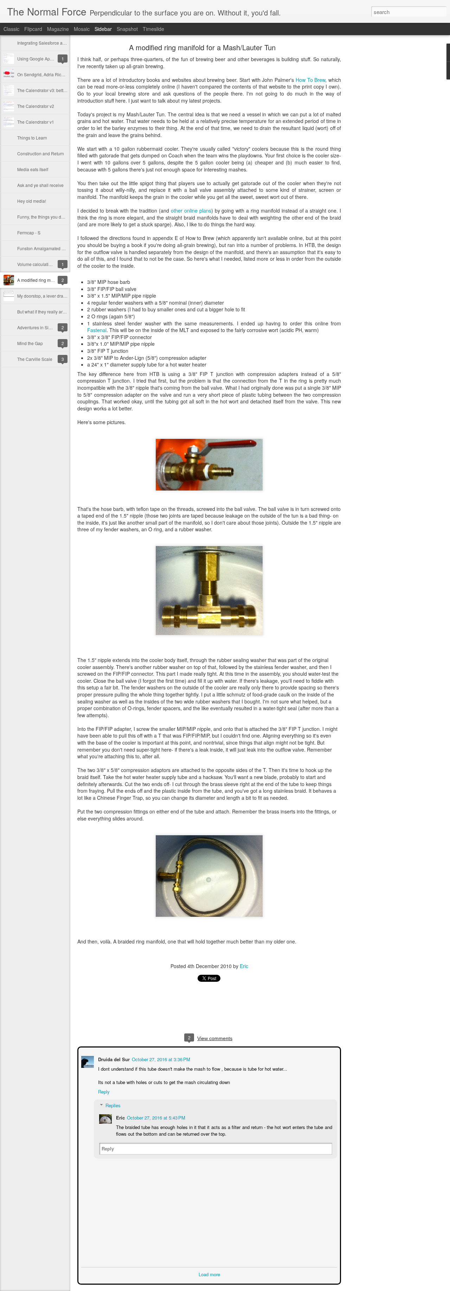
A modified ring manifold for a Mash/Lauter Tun (202, 47)
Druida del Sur (113, 1058)
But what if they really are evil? (46, 311)
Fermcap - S (28, 232)
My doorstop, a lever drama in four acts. (54, 296)
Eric (244, 965)
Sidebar (103, 28)
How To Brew (310, 79)
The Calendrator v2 (35, 106)
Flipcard (33, 28)
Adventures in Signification (42, 327)
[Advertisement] (380, 156)
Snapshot (127, 28)
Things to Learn (32, 138)
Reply (103, 1091)
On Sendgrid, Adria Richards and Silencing (58, 74)
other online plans (191, 210)
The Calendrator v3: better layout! (49, 90)
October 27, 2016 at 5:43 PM (155, 1117)
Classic (11, 28)
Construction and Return (40, 153)
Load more (209, 1273)
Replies (112, 1104)
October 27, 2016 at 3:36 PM (160, 1058)
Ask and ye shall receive (40, 185)
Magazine (58, 28)
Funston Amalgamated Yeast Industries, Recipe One (67, 248)
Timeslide (153, 28)
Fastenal (97, 329)
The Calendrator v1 (35, 122)
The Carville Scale (34, 359)
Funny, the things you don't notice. (49, 217)
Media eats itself (32, 169)
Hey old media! (31, 201)
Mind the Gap (30, 343)
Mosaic (82, 28)
